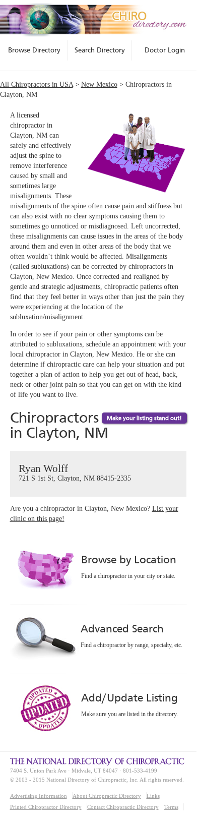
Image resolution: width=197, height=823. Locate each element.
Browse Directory (34, 50)
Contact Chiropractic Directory (123, 807)
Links (153, 796)
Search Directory (100, 50)
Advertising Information (38, 796)
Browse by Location (128, 559)
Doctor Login (165, 50)
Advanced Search (122, 628)
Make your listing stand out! (144, 418)
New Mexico (99, 84)
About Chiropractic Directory (107, 796)
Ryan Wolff (75, 472)
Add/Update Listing (129, 697)
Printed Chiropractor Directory (46, 807)
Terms (171, 807)
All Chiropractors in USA (36, 84)
